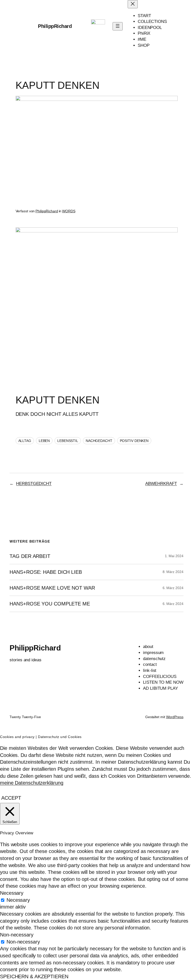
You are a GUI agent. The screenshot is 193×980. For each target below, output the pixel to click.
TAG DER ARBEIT (30, 556)
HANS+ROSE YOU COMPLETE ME (50, 603)
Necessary (18, 900)
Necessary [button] (11, 893)
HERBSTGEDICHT (34, 483)
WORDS (68, 211)
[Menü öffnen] (118, 26)
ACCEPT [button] (11, 798)
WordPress (174, 717)
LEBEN (44, 441)
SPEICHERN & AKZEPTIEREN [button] (34, 976)
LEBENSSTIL (67, 441)
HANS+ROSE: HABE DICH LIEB (46, 572)
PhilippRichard (55, 26)
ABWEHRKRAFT (161, 483)
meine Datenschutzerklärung (31, 783)
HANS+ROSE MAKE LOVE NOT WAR (52, 588)
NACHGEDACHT (99, 441)
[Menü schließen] (133, 4)
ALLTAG (24, 441)
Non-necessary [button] (16, 934)
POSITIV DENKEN (134, 441)
